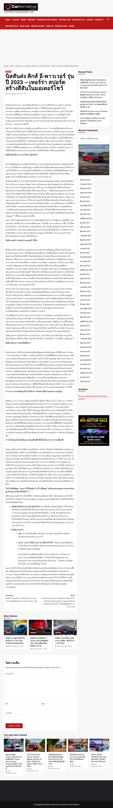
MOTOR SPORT (37, 26)
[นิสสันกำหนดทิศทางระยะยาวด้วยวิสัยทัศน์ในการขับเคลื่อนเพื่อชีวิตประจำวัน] (40, 627)
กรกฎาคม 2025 (85, 236)
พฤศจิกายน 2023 (86, 321)
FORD (51, 749)
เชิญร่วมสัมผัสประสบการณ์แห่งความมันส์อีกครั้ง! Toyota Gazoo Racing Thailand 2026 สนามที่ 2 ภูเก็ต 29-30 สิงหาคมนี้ (93, 84)
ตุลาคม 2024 (85, 274)
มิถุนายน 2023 (85, 343)
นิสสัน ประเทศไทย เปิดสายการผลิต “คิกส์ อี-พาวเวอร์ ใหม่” (65, 640)
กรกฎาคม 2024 (85, 287)
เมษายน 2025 (85, 248)
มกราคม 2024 (85, 313)
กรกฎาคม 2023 (85, 338)
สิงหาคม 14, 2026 (76, 766)
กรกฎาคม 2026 (85, 184)
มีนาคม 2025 (85, 253)
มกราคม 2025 (85, 261)
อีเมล (43, 704)
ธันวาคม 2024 (85, 266)
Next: (58, 601)
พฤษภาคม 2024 (86, 296)
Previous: (21, 598)
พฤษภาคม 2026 (86, 193)
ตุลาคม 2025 (85, 223)
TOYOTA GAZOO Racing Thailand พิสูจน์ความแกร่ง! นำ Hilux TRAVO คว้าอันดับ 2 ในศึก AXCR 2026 (93, 94)
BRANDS (32, 20)
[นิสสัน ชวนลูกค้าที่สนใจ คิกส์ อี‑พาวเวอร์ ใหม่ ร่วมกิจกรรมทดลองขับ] (15, 627)
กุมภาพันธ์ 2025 (86, 257)
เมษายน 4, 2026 (67, 646)
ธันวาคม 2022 (85, 369)
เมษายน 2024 (85, 300)
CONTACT (99, 20)
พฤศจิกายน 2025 (86, 218)
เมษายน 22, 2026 (42, 648)
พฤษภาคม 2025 (86, 244)
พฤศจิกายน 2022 (86, 373)
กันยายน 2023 (85, 330)
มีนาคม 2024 (85, 304)
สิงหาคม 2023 (85, 334)
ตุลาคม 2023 (85, 326)
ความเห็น (10, 673)
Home (8, 20)
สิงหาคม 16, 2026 (54, 768)
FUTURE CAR (65, 20)
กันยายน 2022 (85, 381)
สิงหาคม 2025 (85, 231)
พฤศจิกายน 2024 (86, 270)
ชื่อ (7, 704)
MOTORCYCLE (78, 20)
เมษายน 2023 (85, 351)
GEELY (94, 749)
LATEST (15, 20)
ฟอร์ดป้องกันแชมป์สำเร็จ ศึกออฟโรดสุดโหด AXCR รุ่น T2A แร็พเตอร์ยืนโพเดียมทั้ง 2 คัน (93, 104)
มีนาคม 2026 (85, 201)
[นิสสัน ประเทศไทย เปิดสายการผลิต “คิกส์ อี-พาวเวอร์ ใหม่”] (65, 627)
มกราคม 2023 (85, 364)
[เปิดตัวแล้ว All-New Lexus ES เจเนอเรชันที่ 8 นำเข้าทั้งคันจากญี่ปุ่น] (78, 745)
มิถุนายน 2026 (85, 188)
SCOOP (90, 20)
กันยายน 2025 (85, 227)
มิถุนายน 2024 (85, 291)
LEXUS (72, 749)
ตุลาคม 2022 (85, 377)
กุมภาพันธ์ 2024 (86, 308)
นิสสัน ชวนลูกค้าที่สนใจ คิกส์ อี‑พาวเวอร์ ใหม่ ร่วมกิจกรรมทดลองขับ (15, 640)
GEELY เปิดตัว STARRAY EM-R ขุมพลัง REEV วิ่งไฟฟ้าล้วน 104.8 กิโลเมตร (92, 120)
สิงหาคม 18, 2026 (33, 771)
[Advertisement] (56, 45)
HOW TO (49, 26)
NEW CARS (25, 26)
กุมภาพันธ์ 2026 (86, 205)
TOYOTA (8, 749)
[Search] (107, 19)
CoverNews (63, 804)
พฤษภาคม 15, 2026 (18, 646)
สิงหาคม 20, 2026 (12, 773)
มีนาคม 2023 (85, 356)
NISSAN (8, 71)
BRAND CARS (61, 26)
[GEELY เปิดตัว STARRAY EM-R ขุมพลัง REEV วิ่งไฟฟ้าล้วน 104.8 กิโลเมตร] (99, 745)
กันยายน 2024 (85, 278)
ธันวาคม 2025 (85, 214)
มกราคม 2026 (85, 210)
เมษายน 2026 (85, 197)
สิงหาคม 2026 (85, 180)
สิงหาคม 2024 (85, 283)
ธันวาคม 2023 (85, 317)
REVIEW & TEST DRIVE (47, 20)
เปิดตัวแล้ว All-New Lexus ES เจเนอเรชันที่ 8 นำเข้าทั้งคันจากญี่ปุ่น (93, 112)
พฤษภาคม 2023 (86, 347)
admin (9, 93)
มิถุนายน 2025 (85, 240)
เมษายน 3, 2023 (18, 93)
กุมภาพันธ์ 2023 (86, 360)
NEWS (23, 20)
